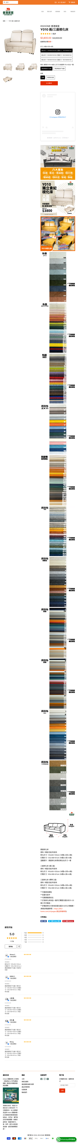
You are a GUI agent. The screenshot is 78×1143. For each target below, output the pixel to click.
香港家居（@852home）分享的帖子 (58, 138)
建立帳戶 (63, 2)
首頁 (42, 11)
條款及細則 (25, 1081)
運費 (49, 42)
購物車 (73, 2)
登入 (56, 2)
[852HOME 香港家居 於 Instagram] (45, 1079)
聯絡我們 (73, 11)
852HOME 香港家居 (44, 1135)
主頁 (23, 1079)
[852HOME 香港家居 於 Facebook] (41, 1079)
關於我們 (49, 11)
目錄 (65, 11)
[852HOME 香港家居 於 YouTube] (48, 1079)
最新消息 (6, 1075)
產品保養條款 (26, 1087)
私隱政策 (24, 1089)
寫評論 (11, 946)
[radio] (56, 50)
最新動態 (57, 11)
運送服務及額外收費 (28, 1084)
